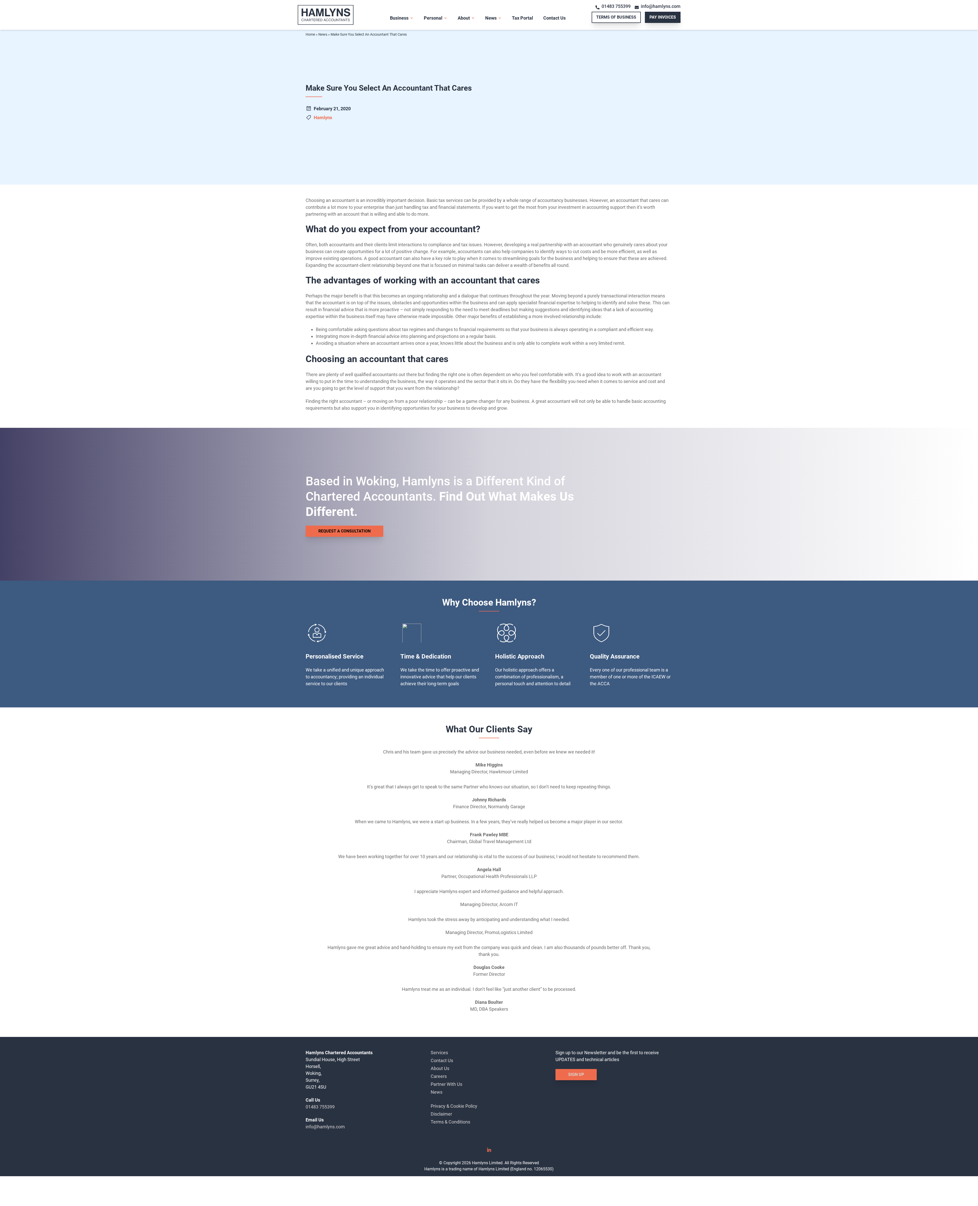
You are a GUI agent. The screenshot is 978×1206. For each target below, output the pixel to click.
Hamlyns (323, 117)
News (491, 18)
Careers (439, 1076)
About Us (440, 1068)
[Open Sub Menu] (411, 18)
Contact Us (554, 18)
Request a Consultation (344, 531)
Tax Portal (522, 18)
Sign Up (576, 1074)
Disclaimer (441, 1114)
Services (439, 1052)
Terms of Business (616, 17)
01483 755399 (616, 6)
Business (399, 18)
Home (310, 34)
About (464, 18)
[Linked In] (489, 1151)
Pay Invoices (662, 17)
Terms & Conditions (450, 1122)
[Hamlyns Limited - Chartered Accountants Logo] (335, 15)
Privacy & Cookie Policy (454, 1106)
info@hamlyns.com (661, 6)
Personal (433, 18)
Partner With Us (446, 1084)
